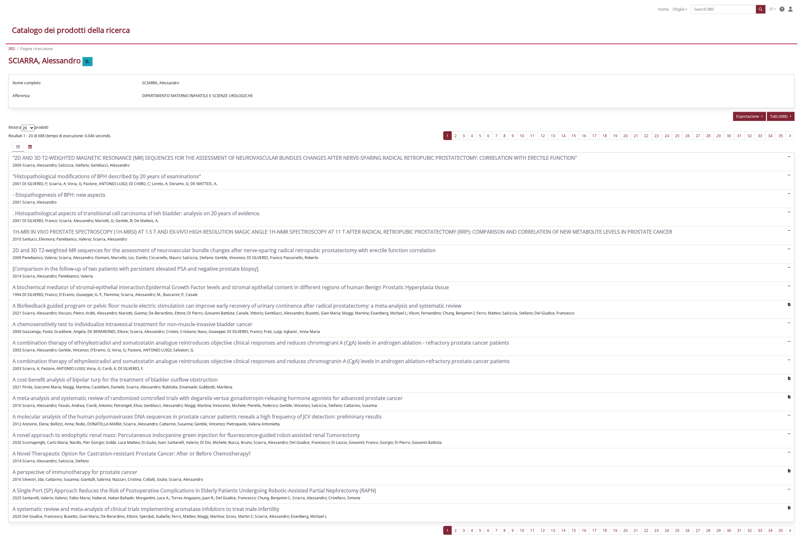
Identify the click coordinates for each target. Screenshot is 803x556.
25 (677, 135)
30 (729, 135)
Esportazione (748, 116)
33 (760, 135)
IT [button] (771, 9)
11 (532, 135)
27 (698, 135)
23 (656, 135)
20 (625, 135)
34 (770, 135)
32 (749, 135)
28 (708, 135)
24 (667, 135)
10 (522, 135)
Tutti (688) (779, 116)
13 (553, 135)
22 (646, 135)
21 (636, 135)
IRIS (11, 48)
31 (739, 135)
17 (594, 135)
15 (574, 135)
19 (615, 135)
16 (584, 135)
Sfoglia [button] (678, 9)
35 (781, 135)
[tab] (18, 147)
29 (718, 135)
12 (542, 135)
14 (563, 135)
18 (605, 135)
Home (663, 9)
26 (687, 135)
